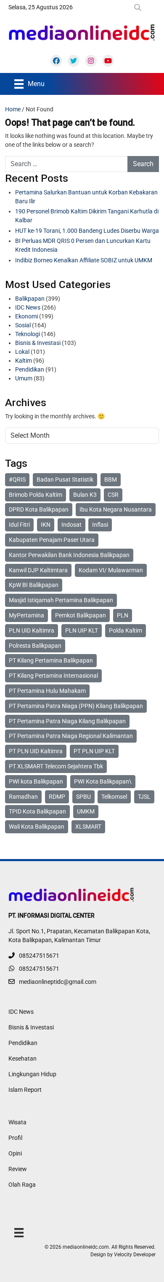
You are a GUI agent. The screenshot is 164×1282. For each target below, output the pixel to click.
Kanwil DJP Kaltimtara (38, 570)
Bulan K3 (85, 494)
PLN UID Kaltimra (31, 630)
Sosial (23, 325)
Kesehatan (22, 1058)
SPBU (83, 796)
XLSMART (88, 826)
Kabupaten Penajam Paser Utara (52, 539)
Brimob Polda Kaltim (35, 494)
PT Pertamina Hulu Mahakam (47, 690)
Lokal (22, 351)
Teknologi (27, 334)
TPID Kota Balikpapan (37, 811)
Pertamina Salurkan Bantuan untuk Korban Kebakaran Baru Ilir (86, 197)
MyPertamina (26, 615)
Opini (15, 1153)
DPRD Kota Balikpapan (39, 509)
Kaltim (23, 360)
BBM (110, 479)
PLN (122, 615)
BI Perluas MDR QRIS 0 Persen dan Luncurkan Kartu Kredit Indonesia (83, 245)
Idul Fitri (19, 524)
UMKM (86, 811)
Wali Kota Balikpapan (36, 826)
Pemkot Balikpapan (80, 615)
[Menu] (18, 1232)
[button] (139, 7)
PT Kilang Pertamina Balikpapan (51, 660)
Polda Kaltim (125, 630)
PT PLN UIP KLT (94, 751)
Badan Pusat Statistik (65, 479)
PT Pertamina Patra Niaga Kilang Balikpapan (67, 721)
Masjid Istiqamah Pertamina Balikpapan (61, 600)
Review (17, 1169)
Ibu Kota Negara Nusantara (115, 509)
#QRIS (17, 479)
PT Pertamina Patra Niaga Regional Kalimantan (71, 736)
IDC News (27, 307)
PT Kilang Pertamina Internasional (53, 675)
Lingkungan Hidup (32, 1074)
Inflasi (100, 524)
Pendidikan (29, 369)
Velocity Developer (135, 1255)
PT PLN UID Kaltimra (36, 751)
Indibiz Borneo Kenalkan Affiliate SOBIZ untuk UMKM (83, 260)
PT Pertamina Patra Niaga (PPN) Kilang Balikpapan (76, 706)
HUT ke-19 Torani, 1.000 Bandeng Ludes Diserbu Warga (87, 230)
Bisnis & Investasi (38, 342)
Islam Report (25, 1089)
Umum (23, 378)
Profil (15, 1137)
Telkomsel (114, 796)
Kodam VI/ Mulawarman (111, 570)
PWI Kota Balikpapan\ (103, 781)
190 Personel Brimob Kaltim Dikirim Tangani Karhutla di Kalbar (87, 216)
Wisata (17, 1122)
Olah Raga (22, 1184)
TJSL (144, 796)
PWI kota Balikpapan (36, 781)
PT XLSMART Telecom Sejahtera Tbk (56, 766)
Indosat (71, 524)
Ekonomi (26, 316)
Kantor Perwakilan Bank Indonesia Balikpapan (69, 555)
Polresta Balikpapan (35, 645)
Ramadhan (23, 796)
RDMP (57, 796)
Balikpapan (30, 298)
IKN (45, 524)
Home (13, 109)
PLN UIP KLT (81, 630)
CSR (113, 494)
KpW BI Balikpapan (33, 585)
